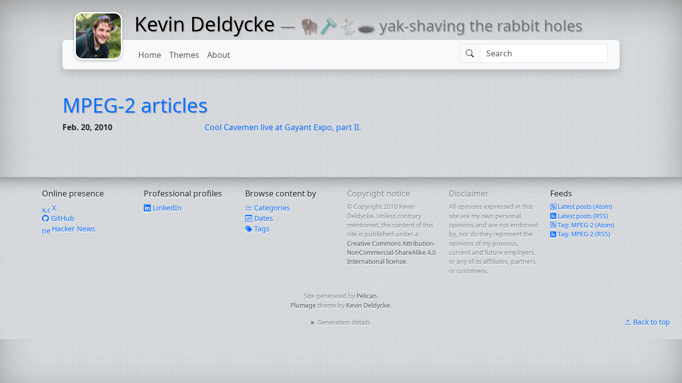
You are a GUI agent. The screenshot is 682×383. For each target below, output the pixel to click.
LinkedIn (166, 207)
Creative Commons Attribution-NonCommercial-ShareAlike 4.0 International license (391, 252)
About (218, 54)
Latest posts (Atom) (584, 206)
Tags (261, 228)
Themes (184, 54)
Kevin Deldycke (204, 23)
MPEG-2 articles (135, 105)
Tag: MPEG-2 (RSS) (583, 234)
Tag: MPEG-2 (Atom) (585, 225)
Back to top (650, 322)
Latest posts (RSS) (582, 216)
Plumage (303, 305)
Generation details (344, 322)
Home (149, 54)
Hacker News (72, 228)
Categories (271, 207)
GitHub (61, 218)
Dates (262, 218)
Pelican (366, 296)
